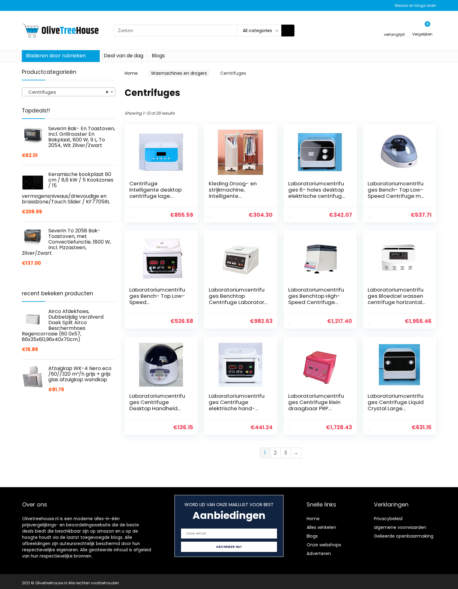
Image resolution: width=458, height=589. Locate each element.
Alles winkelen (321, 527)
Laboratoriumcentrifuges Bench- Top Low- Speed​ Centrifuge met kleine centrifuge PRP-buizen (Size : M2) (397, 196)
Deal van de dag (123, 55)
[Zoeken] (287, 30)
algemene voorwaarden (400, 527)
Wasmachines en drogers (179, 73)
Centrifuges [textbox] (67, 92)
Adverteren (319, 553)
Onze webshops (324, 545)
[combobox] (68, 92)
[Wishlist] (394, 27)
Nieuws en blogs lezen (415, 5)
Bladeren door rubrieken (56, 55)
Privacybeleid (388, 518)
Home (131, 73)
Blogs (158, 55)
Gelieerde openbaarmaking (403, 536)
